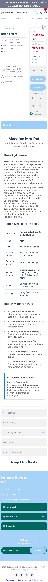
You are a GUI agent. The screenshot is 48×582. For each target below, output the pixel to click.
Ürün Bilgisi (8, 125)
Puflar (12, 40)
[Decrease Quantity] (32, 70)
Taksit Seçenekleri (12, 432)
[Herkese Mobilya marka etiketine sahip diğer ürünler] (7, 58)
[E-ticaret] (23, 580)
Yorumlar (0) (9, 413)
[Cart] (45, 12)
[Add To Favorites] (43, 27)
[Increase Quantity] (43, 70)
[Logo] (14, 12)
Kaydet (38, 550)
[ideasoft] (10, 580)
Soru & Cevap (9, 422)
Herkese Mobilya (16, 46)
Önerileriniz (8, 442)
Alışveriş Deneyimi (12, 452)
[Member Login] (40, 12)
